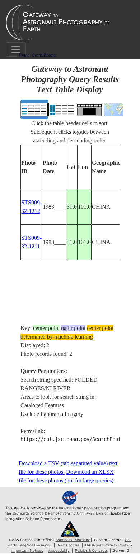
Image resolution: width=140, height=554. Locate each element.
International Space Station (82, 508)
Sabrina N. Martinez (73, 540)
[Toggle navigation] (16, 49)
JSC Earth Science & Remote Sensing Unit (48, 513)
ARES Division (97, 513)
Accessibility (59, 550)
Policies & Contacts (91, 550)
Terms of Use (68, 545)
